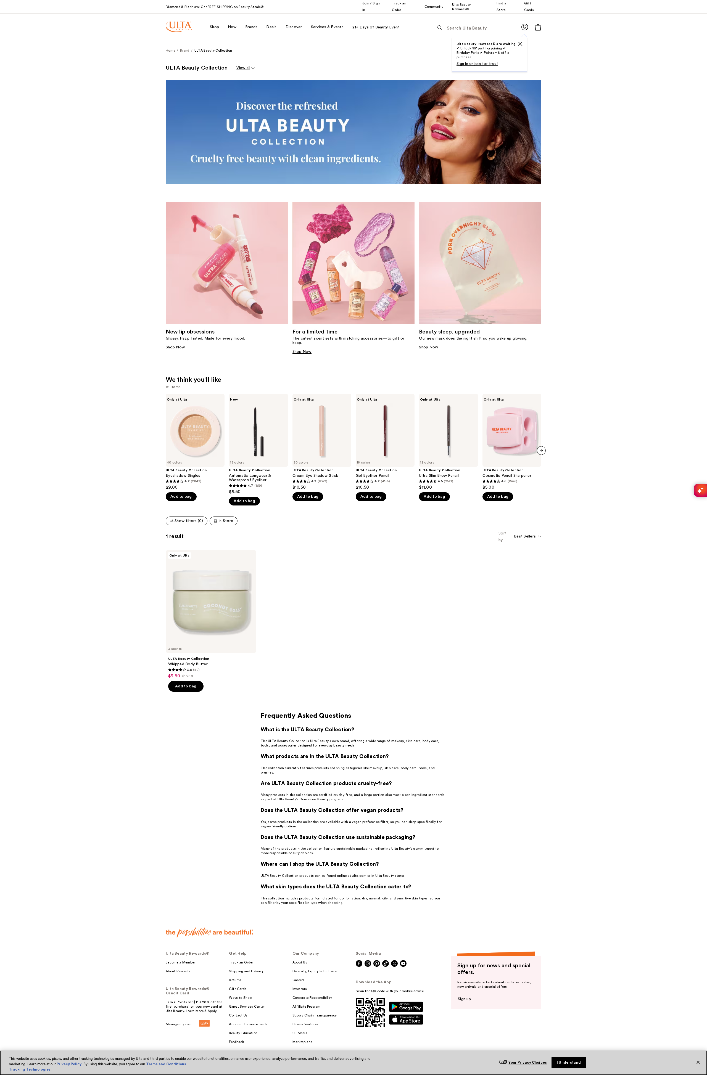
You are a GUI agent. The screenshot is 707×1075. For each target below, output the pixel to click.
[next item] (541, 450)
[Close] (698, 1062)
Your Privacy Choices (527, 1062)
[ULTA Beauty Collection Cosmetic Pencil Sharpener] (511, 442)
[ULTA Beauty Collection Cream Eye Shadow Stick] (321, 442)
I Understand (569, 1062)
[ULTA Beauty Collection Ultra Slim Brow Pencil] (448, 442)
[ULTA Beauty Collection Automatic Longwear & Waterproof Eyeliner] (258, 444)
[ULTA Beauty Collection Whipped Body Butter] (211, 614)
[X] (520, 44)
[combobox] (527, 537)
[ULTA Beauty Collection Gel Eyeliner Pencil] (385, 442)
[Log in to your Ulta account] (524, 27)
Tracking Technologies (30, 1069)
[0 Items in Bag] (538, 27)
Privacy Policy (69, 1064)
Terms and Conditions (166, 1064)
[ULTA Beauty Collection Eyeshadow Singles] (195, 442)
